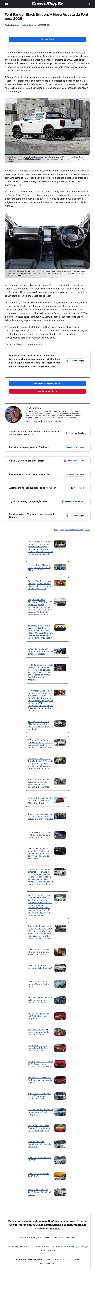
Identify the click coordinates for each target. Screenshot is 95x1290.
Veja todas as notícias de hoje (47, 383)
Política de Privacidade (38, 1246)
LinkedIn (57, 421)
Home (56, 530)
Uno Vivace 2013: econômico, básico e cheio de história (40, 1144)
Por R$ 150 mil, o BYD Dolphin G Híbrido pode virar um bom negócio (39, 1128)
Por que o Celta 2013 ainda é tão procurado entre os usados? (38, 1032)
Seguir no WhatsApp (75, 447)
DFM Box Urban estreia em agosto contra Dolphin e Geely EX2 (40, 1112)
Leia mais (54, 1228)
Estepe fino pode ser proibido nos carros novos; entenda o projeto (40, 651)
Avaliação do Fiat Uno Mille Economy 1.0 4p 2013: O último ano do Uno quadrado (40, 725)
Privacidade (79, 530)
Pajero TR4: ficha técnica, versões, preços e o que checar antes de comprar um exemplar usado (40, 585)
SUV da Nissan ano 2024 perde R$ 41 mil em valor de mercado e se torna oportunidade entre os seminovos (40, 853)
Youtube (51, 1250)
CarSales (16, 344)
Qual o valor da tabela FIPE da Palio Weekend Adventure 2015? (38, 952)
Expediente (20, 1246)
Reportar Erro (69, 530)
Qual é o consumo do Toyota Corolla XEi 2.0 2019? (38, 984)
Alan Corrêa (21, 25)
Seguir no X (79, 488)
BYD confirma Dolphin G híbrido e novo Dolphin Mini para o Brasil (39, 800)
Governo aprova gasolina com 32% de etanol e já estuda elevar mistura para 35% (40, 818)
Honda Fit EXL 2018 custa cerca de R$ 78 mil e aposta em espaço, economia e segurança (40, 783)
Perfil (28, 421)
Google (75, 1246)
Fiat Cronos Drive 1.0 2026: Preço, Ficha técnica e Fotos (40, 1192)
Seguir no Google (76, 361)
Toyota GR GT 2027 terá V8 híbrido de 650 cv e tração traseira (39, 835)
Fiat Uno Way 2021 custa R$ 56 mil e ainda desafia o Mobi (40, 1080)
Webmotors (36, 344)
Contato (37, 421)
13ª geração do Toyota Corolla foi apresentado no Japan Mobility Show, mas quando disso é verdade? (40, 744)
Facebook (65, 1246)
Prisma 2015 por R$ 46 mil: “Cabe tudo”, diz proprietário (39, 1016)
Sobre (62, 530)
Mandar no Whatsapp (47, 391)
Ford (31, 25)
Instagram (47, 421)
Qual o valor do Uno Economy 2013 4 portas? (40, 966)
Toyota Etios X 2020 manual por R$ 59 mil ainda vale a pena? (38, 1048)
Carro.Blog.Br (33, 1237)
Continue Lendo (47, 39)
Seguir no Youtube (76, 474)
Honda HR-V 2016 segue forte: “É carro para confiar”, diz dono (39, 1096)
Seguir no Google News (74, 501)
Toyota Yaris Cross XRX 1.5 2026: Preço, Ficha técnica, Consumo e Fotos (40, 1064)
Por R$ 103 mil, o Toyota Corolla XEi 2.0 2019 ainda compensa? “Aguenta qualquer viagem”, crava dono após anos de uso (40, 763)
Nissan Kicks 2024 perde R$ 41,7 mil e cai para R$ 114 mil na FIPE (40, 567)
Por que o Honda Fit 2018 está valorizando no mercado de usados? (40, 1000)
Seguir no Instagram (75, 461)
